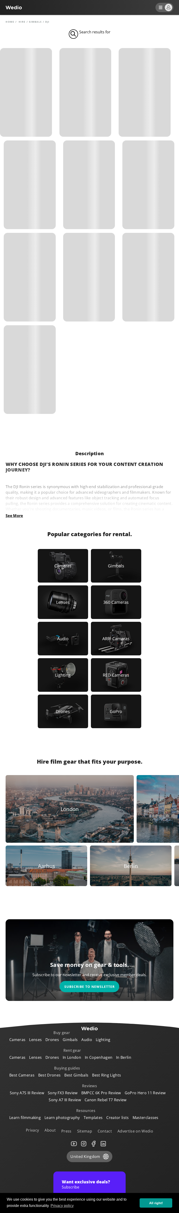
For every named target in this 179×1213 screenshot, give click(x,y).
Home (10, 21)
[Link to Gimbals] (116, 566)
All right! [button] (156, 1203)
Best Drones (49, 1075)
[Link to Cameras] (63, 566)
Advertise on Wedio (135, 1131)
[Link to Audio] (63, 638)
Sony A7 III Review (65, 1099)
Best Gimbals (76, 1075)
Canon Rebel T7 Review (106, 1099)
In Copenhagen (98, 1057)
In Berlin (123, 1057)
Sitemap (84, 1131)
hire (22, 21)
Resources (85, 1110)
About (50, 1130)
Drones (52, 1039)
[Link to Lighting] (63, 675)
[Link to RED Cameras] (116, 675)
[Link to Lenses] (63, 602)
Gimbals (35, 21)
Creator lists (117, 1117)
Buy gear (61, 1032)
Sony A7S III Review (27, 1092)
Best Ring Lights (106, 1075)
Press (66, 1131)
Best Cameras (21, 1075)
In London (72, 1057)
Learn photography (62, 1117)
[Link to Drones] (63, 711)
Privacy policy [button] (62, 1206)
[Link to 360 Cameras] (116, 602)
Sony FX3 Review (63, 1092)
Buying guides (67, 1068)
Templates (93, 1117)
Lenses (35, 1039)
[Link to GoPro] (116, 711)
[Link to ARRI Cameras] (116, 638)
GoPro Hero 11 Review (145, 1092)
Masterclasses (145, 1117)
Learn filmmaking (25, 1117)
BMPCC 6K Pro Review (101, 1092)
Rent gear (72, 1050)
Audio (86, 1039)
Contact (105, 1131)
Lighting (103, 1039)
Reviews (89, 1085)
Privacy (32, 1130)
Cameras (17, 1039)
